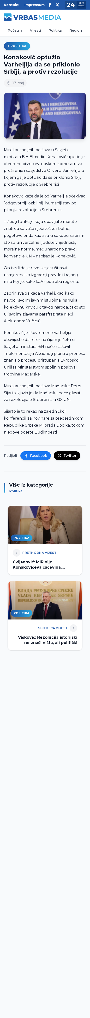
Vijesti (35, 30)
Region (75, 30)
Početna (15, 30)
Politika (55, 30)
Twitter (69, 455)
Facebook (38, 455)
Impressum (34, 5)
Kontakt (11, 5)
